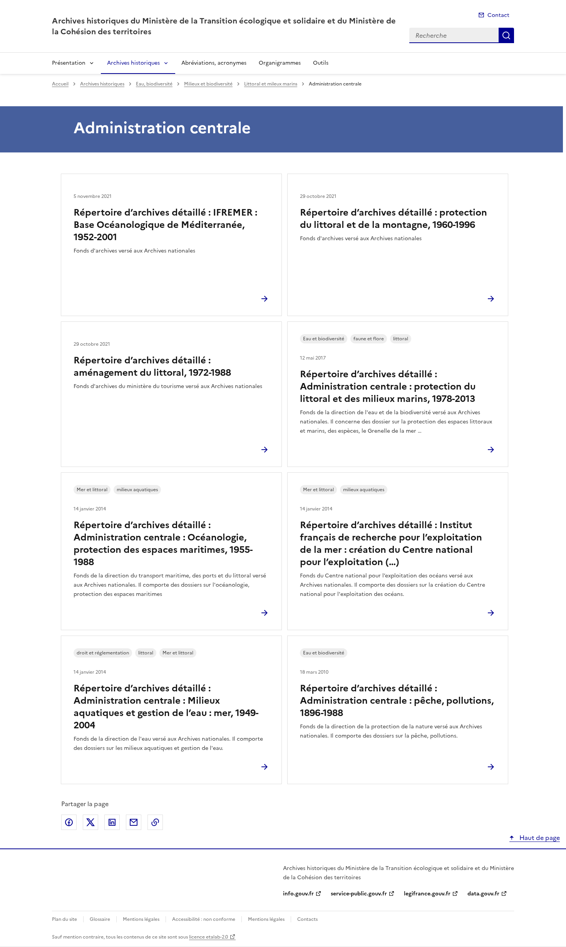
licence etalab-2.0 (208, 937)
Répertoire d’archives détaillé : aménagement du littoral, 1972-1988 (152, 366)
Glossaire (100, 919)
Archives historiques (133, 63)
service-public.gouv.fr (359, 894)
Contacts (307, 919)
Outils (320, 63)
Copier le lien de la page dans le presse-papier (155, 822)
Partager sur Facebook (69, 822)
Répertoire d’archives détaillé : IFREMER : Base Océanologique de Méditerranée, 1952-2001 (165, 225)
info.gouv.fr (298, 894)
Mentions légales (141, 919)
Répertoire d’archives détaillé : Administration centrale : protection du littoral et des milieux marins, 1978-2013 (388, 386)
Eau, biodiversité (154, 83)
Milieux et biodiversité (208, 83)
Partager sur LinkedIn (112, 822)
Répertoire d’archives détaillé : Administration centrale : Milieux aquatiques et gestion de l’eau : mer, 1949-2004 (166, 706)
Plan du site (64, 919)
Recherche (506, 35)
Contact (498, 15)
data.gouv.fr (483, 894)
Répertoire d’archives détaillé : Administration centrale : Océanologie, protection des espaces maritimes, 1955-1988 (163, 543)
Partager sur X (90, 822)
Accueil (60, 83)
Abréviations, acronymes (213, 63)
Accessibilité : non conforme (203, 919)
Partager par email (133, 822)
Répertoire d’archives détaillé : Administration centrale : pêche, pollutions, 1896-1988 (397, 700)
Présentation (68, 63)
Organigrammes (280, 63)
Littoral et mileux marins (270, 83)
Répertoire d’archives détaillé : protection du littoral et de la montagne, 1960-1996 (393, 219)
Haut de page (539, 837)
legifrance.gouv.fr (427, 894)
